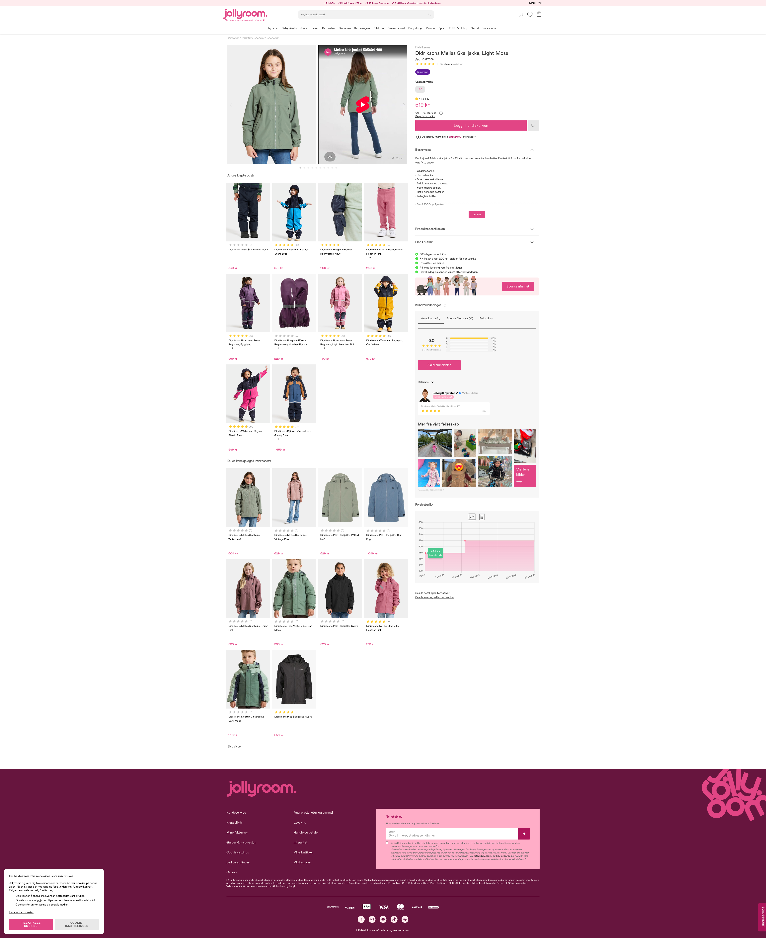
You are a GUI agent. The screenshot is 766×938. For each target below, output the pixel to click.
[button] (529, 14)
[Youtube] (383, 919)
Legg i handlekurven (471, 125)
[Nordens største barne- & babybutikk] (245, 13)
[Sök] (429, 14)
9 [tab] (332, 168)
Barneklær (233, 37)
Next (404, 104)
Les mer (477, 214)
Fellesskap (486, 318)
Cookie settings (237, 852)
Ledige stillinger (238, 862)
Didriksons (422, 47)
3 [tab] (308, 168)
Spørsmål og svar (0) (460, 318)
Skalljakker (273, 37)
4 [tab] (312, 168)
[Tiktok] (394, 919)
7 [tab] (324, 168)
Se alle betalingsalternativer (432, 593)
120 (420, 89)
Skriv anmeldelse (439, 365)
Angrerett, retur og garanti (313, 812)
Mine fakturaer (237, 832)
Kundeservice (536, 2)
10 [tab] (336, 168)
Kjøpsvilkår (234, 822)
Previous (231, 104)
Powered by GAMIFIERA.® (431, 490)
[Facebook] (361, 919)
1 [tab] (300, 168)
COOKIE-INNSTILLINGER (76, 924)
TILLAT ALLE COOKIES (31, 924)
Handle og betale (306, 832)
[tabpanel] (271, 104)
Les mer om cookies (21, 912)
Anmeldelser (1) (430, 318)
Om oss (231, 872)
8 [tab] (328, 168)
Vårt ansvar (302, 862)
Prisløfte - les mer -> (432, 263)
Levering (300, 822)
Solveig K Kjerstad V (445, 393)
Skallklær (259, 37)
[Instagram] (372, 919)
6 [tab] (320, 168)
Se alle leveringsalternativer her (434, 597)
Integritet (301, 842)
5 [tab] (316, 168)
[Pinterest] (405, 919)
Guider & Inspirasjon (241, 842)
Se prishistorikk (425, 116)
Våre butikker (303, 852)
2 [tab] (304, 168)
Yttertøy (246, 37)
